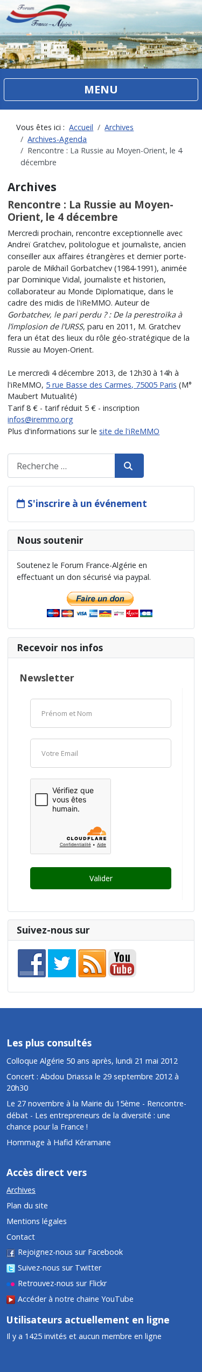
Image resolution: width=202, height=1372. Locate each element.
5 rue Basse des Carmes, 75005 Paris (111, 385)
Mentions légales (36, 1221)
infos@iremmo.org (40, 419)
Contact (20, 1237)
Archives (21, 1190)
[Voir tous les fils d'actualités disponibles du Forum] (92, 962)
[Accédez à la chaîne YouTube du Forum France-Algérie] (122, 962)
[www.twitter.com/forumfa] (62, 962)
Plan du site (27, 1205)
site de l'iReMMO (129, 431)
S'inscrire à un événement (87, 503)
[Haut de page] (184, 1310)
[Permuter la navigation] (101, 89)
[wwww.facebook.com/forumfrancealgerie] (32, 962)
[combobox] (61, 466)
